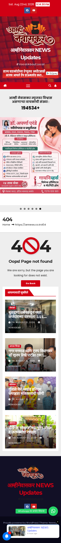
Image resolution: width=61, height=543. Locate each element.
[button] (49, 86)
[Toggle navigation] (28, 85)
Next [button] (57, 161)
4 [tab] (32, 209)
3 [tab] (28, 209)
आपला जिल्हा (14, 346)
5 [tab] (36, 209)
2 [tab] (25, 209)
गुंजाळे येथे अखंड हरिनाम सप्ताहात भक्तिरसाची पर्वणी (26, 391)
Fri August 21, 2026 (24, 322)
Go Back (30, 283)
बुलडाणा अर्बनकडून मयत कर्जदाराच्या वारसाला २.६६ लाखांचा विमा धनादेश (26, 316)
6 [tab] (40, 209)
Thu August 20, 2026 (24, 437)
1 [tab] (21, 209)
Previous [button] (4, 161)
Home (6, 224)
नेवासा (12, 307)
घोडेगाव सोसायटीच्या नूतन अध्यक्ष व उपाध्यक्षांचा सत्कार (30, 429)
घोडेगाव (12, 384)
